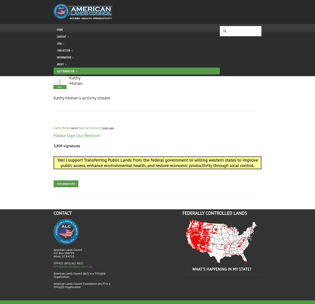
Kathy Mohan (62, 128)
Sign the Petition (89, 128)
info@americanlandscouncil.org (73, 266)
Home (60, 30)
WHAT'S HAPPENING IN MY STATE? (221, 269)
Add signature (66, 183)
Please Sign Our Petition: (77, 135)
